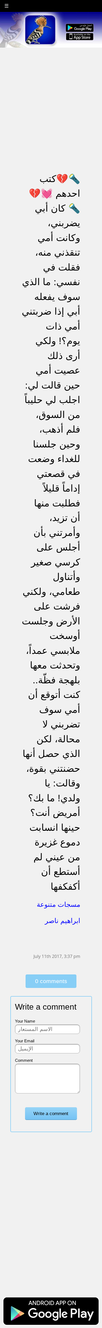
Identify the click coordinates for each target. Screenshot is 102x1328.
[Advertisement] (51, 99)
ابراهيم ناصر (62, 920)
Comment (24, 1060)
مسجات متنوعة (58, 904)
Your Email (24, 1041)
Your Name (25, 1021)
